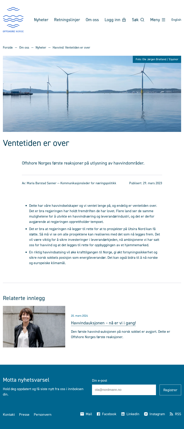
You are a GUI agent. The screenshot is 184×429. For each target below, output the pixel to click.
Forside (8, 47)
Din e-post (99, 380)
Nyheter (41, 47)
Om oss (24, 47)
